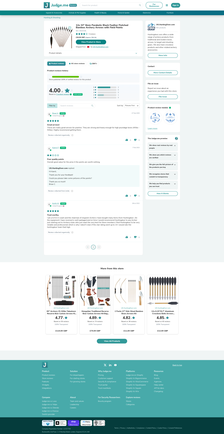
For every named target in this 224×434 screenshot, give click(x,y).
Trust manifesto (104, 388)
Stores (128, 401)
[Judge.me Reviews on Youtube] (115, 365)
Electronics (147, 13)
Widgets (45, 385)
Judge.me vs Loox (49, 401)
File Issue (163, 96)
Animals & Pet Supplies (77, 13)
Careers (73, 408)
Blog (156, 375)
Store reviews (47, 378)
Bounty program (104, 401)
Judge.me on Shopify (134, 375)
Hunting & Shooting (52, 17)
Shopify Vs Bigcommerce (136, 378)
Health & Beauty (100, 13)
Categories (130, 404)
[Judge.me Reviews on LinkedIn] (110, 365)
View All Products (112, 341)
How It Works (163, 193)
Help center (158, 385)
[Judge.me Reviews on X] (105, 365)
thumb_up (126, 139)
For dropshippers (77, 375)
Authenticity (131, 428)
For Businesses (154, 5)
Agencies (158, 381)
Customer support (105, 378)
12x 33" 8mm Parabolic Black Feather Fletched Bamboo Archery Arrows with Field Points (102, 26)
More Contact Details (163, 72)
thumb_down (135, 139)
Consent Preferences (175, 428)
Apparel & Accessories (54, 13)
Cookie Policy (162, 428)
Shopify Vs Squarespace (136, 385)
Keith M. (55, 203)
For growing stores (77, 381)
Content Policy (151, 428)
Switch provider (48, 414)
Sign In (176, 5)
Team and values (77, 401)
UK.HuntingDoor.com (100, 47)
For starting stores (77, 378)
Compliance (140, 428)
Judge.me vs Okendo (50, 408)
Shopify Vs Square (133, 388)
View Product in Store (91, 42)
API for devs (159, 388)
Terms (116, 428)
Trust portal (102, 385)
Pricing (101, 375)
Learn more (152, 128)
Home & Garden (124, 13)
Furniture (170, 13)
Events (156, 378)
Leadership (74, 404)
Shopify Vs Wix (132, 391)
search (140, 5)
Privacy (122, 428)
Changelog (158, 391)
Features (45, 381)
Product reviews (48, 375)
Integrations (47, 388)
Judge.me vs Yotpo (49, 404)
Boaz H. (55, 113)
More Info (163, 55)
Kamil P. (55, 147)
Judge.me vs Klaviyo (50, 411)
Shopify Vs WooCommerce (137, 381)
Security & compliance (107, 381)
